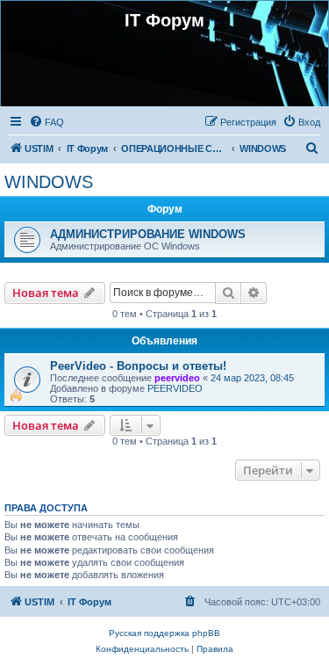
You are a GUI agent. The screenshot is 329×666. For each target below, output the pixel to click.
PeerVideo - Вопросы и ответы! (138, 366)
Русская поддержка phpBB (164, 633)
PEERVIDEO (175, 388)
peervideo (177, 378)
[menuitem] (46, 122)
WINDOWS (48, 182)
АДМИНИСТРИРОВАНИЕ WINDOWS (148, 234)
